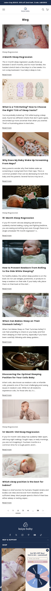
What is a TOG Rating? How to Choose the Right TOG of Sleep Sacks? (24, 108)
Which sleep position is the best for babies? (22, 483)
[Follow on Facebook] (10, 535)
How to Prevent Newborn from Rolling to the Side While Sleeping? (24, 269)
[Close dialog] (47, 550)
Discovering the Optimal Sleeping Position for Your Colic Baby (21, 376)
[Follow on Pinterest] (28, 535)
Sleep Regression (10, 52)
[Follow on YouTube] (35, 535)
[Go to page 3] (42, 510)
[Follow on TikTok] (41, 535)
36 (38, 510)
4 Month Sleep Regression (17, 56)
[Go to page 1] (8, 510)
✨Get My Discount (37, 561)
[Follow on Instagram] (22, 535)
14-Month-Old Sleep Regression (20, 431)
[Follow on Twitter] (16, 535)
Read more (7, 75)
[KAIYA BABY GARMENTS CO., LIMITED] (25, 526)
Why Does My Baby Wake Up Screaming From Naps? (25, 162)
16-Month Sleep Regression (18, 217)
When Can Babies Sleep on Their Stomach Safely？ (21, 322)
